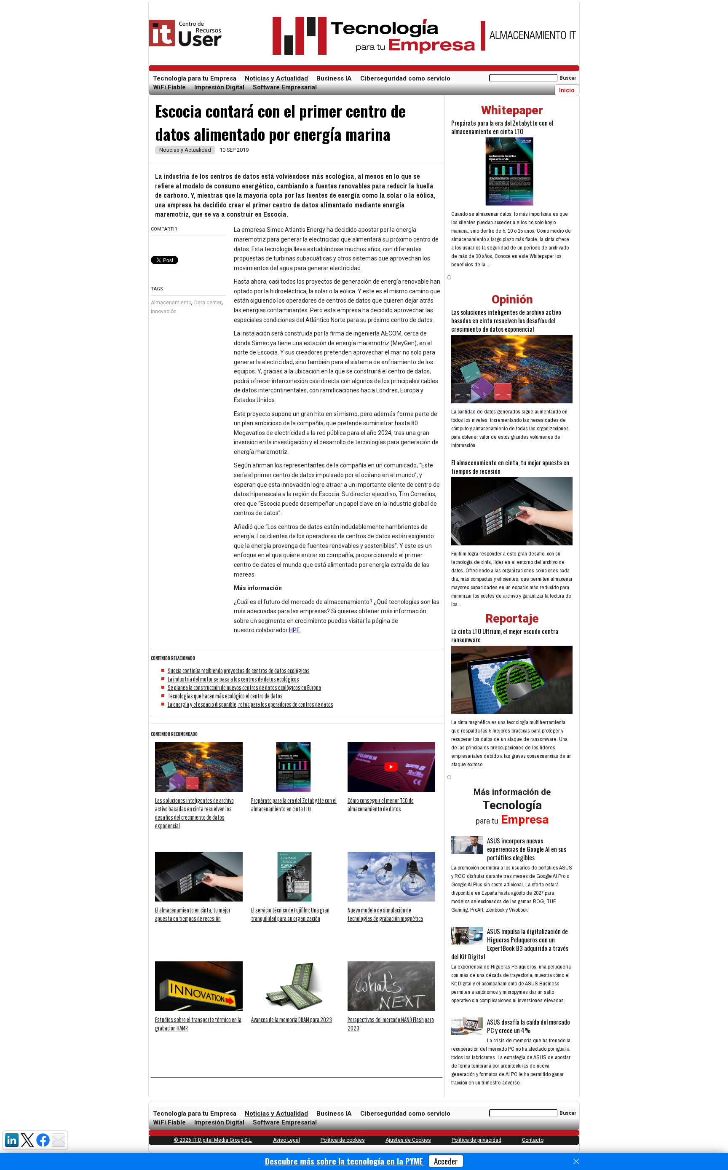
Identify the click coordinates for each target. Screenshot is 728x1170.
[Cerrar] (576, 1161)
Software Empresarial (285, 87)
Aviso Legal (286, 1140)
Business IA (334, 78)
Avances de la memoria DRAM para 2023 (291, 1019)
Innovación (164, 311)
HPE (294, 630)
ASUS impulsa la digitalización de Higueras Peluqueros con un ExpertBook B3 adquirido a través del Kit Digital (509, 943)
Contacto (532, 1140)
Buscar (567, 78)
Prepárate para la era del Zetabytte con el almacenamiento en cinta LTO (502, 127)
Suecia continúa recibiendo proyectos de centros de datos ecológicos (239, 670)
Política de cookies (343, 1140)
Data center (208, 303)
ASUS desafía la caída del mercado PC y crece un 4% (528, 1026)
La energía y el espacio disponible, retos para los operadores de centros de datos (250, 704)
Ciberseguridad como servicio (405, 78)
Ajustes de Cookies (408, 1140)
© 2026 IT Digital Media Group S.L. (213, 1140)
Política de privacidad (476, 1140)
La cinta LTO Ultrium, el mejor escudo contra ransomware (504, 635)
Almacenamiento (171, 303)
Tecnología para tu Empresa (194, 78)
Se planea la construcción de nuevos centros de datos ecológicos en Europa (244, 687)
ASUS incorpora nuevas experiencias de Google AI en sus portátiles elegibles (526, 849)
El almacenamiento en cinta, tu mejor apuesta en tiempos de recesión (510, 466)
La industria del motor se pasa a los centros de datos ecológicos (233, 679)
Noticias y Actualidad (276, 78)
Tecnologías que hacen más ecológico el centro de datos (225, 696)
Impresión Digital (219, 87)
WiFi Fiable (169, 87)
